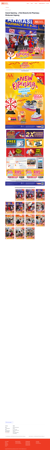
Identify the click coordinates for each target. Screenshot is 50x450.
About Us (6, 442)
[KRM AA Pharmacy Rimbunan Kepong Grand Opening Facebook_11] (40, 220)
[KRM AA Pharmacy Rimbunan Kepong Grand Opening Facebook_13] (20, 233)
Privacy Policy (37, 442)
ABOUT (28, 3)
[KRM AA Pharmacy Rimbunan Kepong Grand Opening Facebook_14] (30, 233)
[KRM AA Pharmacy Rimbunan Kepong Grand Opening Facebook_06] (30, 207)
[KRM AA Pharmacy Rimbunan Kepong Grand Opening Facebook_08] (9, 220)
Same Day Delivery (42, 0)
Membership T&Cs (28, 445)
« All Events (7, 7)
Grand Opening (7, 432)
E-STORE (47, 3)
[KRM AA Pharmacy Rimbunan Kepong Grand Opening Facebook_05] (20, 207)
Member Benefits (28, 442)
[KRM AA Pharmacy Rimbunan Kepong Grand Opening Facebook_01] (20, 195)
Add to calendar (9, 422)
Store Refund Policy (38, 443)
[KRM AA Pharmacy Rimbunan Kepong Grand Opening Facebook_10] (30, 220)
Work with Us (6, 444)
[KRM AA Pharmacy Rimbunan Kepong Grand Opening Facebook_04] (9, 207)
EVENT (32, 3)
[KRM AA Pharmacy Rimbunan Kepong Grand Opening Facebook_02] (30, 195)
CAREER (36, 3)
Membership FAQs (28, 444)
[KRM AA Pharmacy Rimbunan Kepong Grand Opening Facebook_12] (9, 233)
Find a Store (47, 0)
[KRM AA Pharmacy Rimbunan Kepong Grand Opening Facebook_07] (40, 207)
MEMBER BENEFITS (42, 3)
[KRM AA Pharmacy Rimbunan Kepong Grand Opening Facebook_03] (40, 195)
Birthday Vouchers (28, 443)
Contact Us (6, 443)
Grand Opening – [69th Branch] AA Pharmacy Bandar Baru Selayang (15, 436)
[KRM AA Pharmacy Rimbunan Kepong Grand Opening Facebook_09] (20, 220)
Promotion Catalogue (18, 442)
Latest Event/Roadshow (18, 443)
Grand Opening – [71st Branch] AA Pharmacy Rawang (36, 436)
